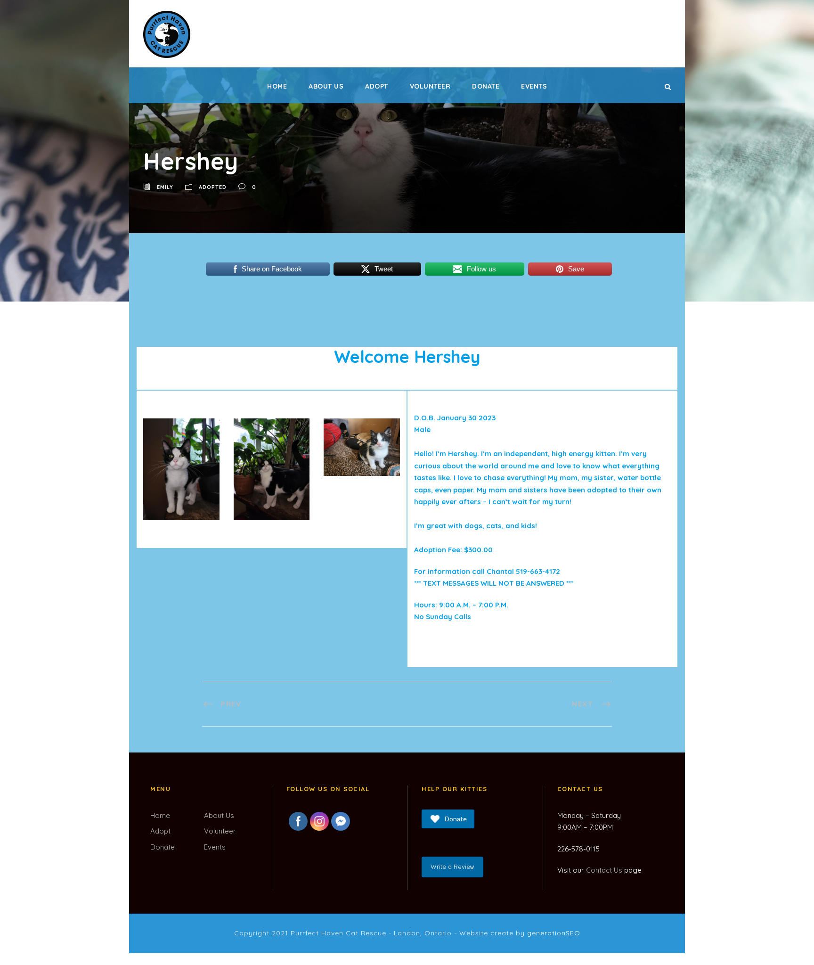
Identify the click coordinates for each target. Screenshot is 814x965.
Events (534, 86)
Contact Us (604, 870)
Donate (485, 86)
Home (277, 86)
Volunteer (430, 86)
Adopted (213, 187)
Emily (165, 187)
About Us (326, 86)
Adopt (376, 86)
